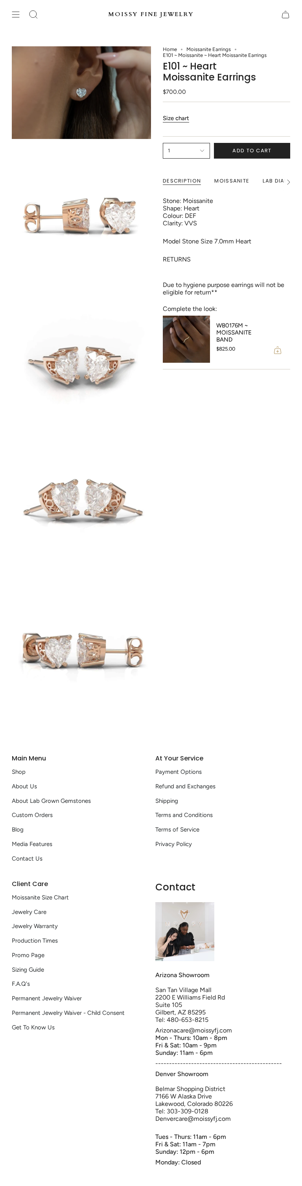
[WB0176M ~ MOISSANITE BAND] (186, 339)
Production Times (35, 940)
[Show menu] (16, 14)
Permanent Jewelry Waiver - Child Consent (68, 1012)
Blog (18, 829)
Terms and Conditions (184, 815)
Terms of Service (177, 829)
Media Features (32, 844)
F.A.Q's (21, 983)
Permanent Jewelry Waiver (47, 998)
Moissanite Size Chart (40, 897)
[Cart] (285, 14)
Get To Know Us (33, 1027)
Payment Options (178, 771)
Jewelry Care (29, 912)
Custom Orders (32, 815)
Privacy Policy (173, 844)
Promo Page (28, 955)
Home (170, 49)
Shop (19, 771)
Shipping (166, 800)
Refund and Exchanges (185, 786)
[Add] (277, 350)
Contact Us (27, 858)
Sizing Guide (28, 969)
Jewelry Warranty (35, 926)
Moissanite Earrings (208, 49)
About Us (24, 786)
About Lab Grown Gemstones (51, 800)
